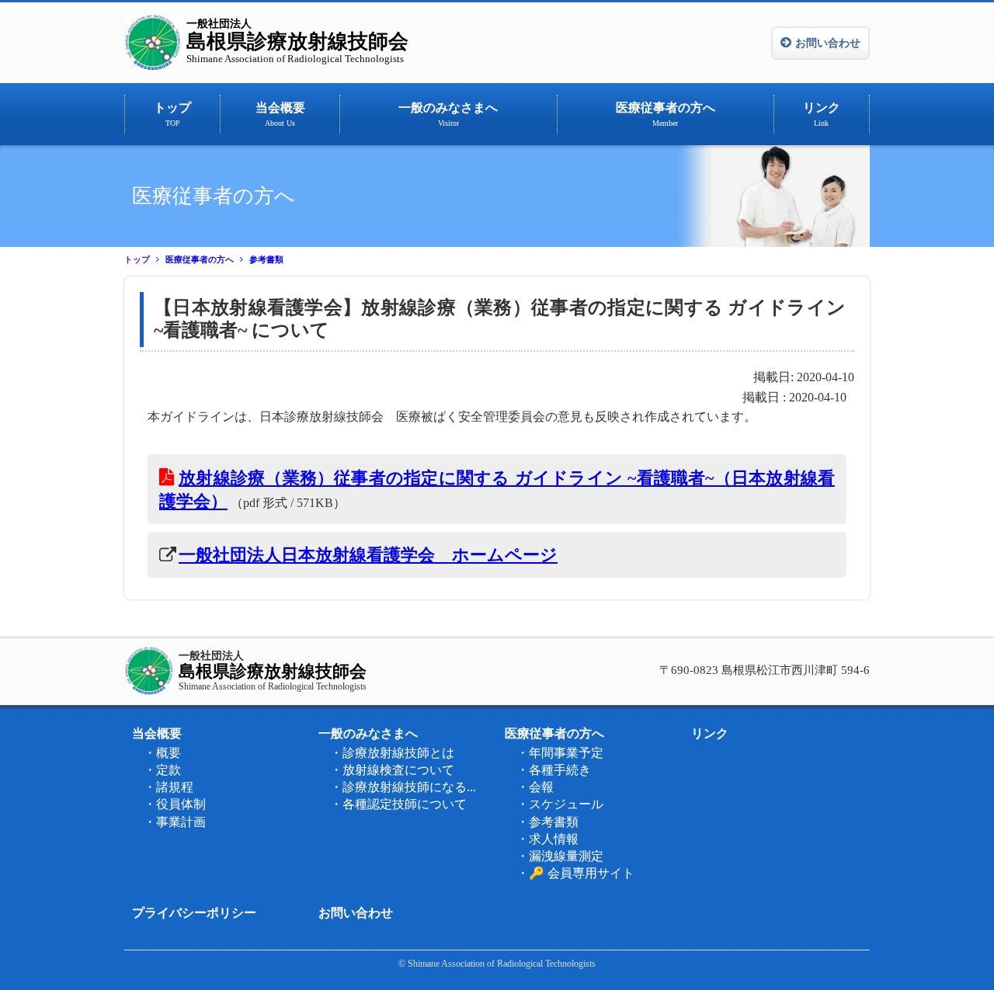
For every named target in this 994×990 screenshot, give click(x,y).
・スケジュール (559, 804)
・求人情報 (547, 839)
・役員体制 (175, 804)
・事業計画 (175, 821)
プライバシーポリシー (194, 912)
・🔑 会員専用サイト (575, 873)
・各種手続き (553, 769)
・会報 (535, 787)
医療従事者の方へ (665, 114)
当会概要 (280, 114)
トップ (172, 114)
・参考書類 (547, 821)
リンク (821, 114)
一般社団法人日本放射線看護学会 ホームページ (368, 555)
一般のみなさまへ (448, 114)
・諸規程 (168, 787)
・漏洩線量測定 (559, 856)
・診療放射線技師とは (392, 752)
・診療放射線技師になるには (407, 787)
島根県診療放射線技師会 (297, 41)
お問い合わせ (827, 43)
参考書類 (266, 259)
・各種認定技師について (398, 804)
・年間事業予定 (559, 752)
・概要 (162, 752)
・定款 (162, 769)
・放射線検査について (392, 769)
